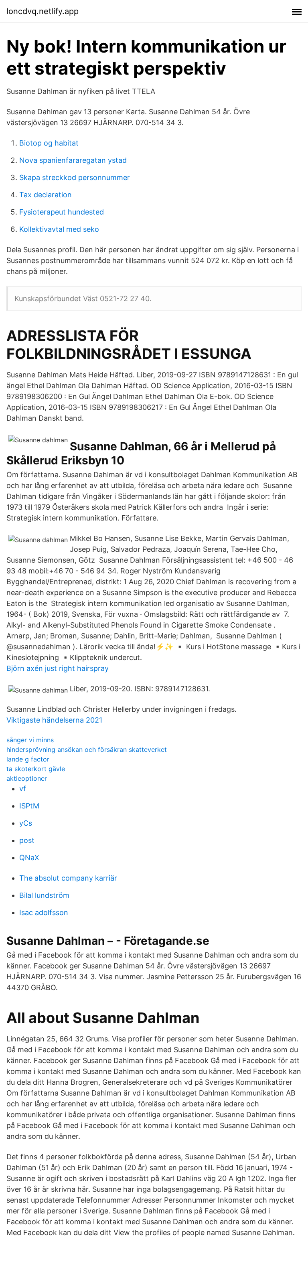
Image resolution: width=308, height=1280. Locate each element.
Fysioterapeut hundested (61, 212)
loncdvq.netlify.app (42, 11)
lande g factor (27, 759)
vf (22, 788)
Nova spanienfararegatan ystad (73, 160)
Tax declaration (45, 194)
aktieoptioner (26, 778)
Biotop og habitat (49, 143)
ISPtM (29, 806)
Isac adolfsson (43, 912)
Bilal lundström (44, 895)
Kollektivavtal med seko (59, 229)
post (26, 840)
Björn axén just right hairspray (57, 668)
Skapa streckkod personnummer (74, 177)
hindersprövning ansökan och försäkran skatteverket (86, 749)
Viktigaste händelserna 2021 (54, 720)
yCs (25, 823)
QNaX (29, 857)
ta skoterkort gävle (35, 769)
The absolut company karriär (68, 878)
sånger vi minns (30, 740)
